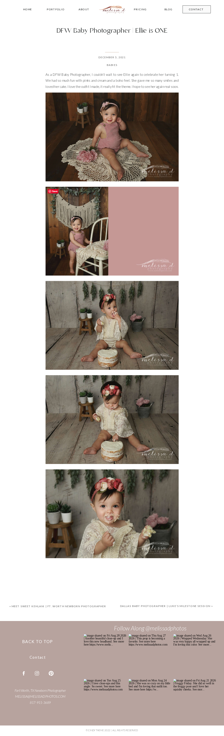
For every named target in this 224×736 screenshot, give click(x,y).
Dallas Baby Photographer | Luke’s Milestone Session (165, 606)
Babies (112, 64)
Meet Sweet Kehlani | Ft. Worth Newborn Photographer (59, 606)
